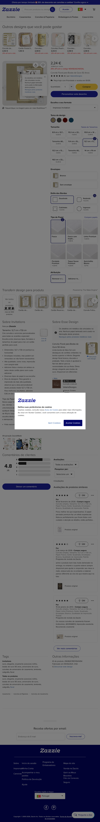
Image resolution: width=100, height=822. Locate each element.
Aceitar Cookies (73, 423)
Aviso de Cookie (51, 410)
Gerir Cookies (54, 423)
